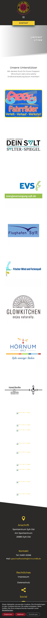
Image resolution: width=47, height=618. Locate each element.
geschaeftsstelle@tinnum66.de (26, 559)
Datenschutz (23, 582)
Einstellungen (7, 610)
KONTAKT (23, 23)
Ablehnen (20, 614)
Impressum (23, 577)
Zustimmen (8, 614)
